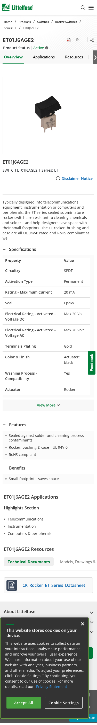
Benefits (17, 468)
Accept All (23, 702)
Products (25, 22)
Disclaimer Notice (77, 178)
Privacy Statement (51, 686)
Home (8, 22)
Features (17, 425)
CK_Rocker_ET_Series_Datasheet (53, 585)
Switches (43, 22)
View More (46, 405)
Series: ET (10, 28)
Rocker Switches (66, 22)
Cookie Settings (63, 702)
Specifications (22, 249)
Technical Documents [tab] (29, 561)
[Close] (82, 624)
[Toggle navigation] (91, 7)
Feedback (92, 363)
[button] (48, 115)
